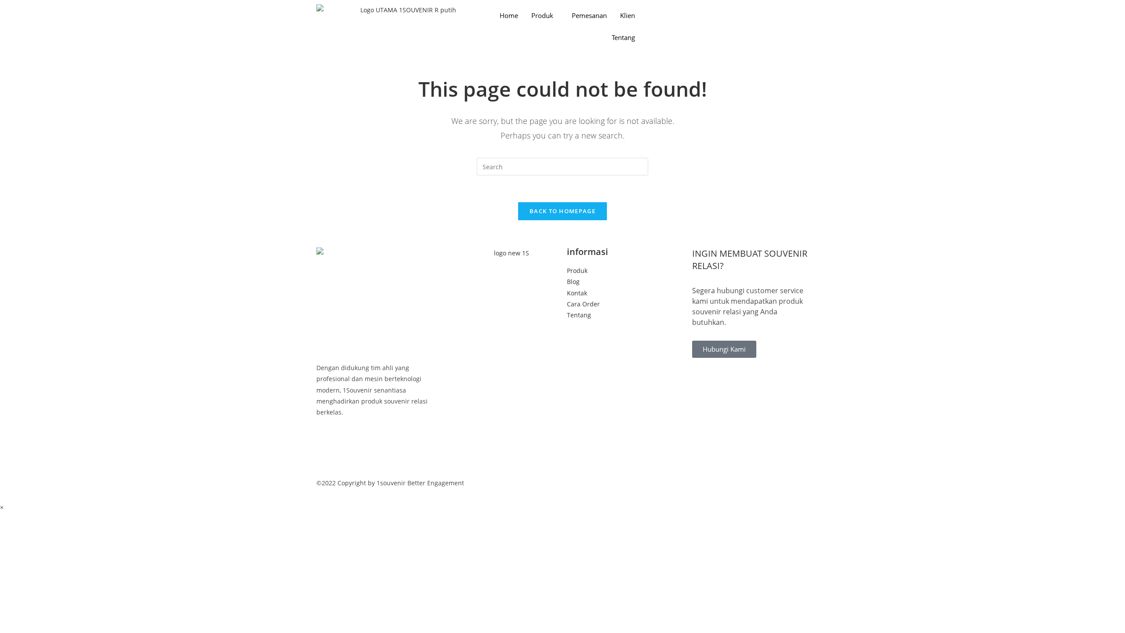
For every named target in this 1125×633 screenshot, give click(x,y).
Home (509, 15)
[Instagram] (374, 462)
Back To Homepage (562, 211)
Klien (627, 15)
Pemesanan (589, 15)
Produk (542, 15)
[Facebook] (374, 440)
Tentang (623, 37)
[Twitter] (374, 451)
